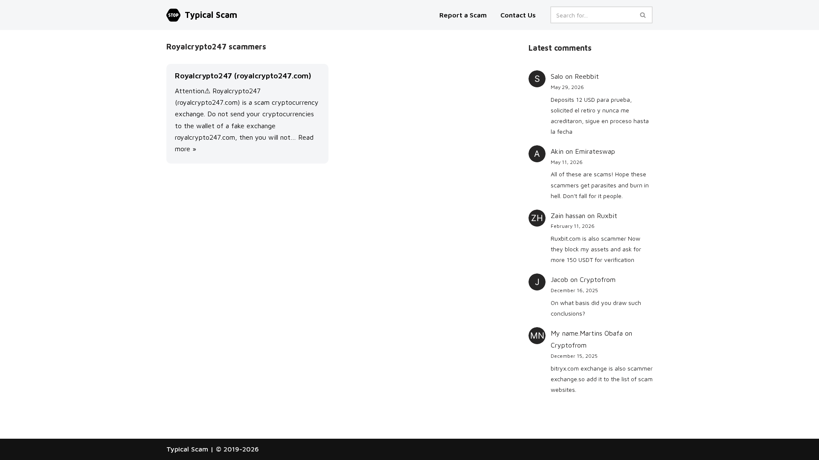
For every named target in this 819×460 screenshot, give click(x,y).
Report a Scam (463, 15)
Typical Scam (187, 449)
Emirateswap (595, 151)
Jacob (559, 279)
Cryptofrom (598, 279)
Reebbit (587, 76)
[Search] (643, 14)
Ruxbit (607, 215)
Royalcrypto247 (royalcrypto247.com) (243, 75)
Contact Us (518, 15)
